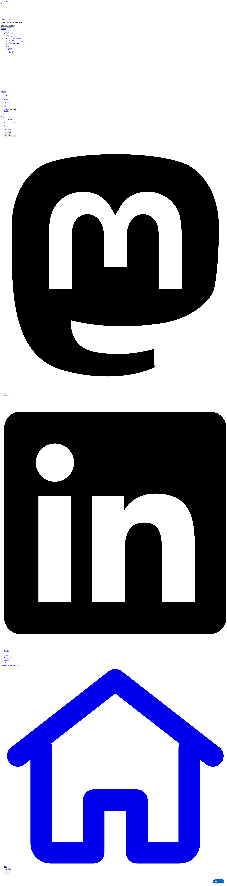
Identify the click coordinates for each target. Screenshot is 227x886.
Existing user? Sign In (10, 123)
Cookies (6, 659)
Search (7, 32)
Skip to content (5, 1)
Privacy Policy (8, 657)
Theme (7, 655)
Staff (5, 662)
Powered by (10, 665)
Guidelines (7, 660)
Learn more (4, 25)
